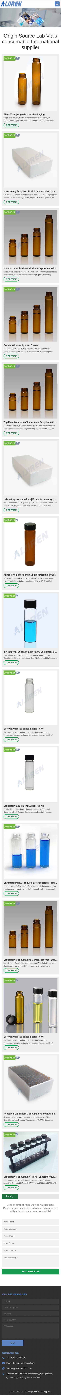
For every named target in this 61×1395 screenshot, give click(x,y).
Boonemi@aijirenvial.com (23, 1363)
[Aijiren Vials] (11, 4)
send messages (30, 1271)
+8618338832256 (17, 1358)
